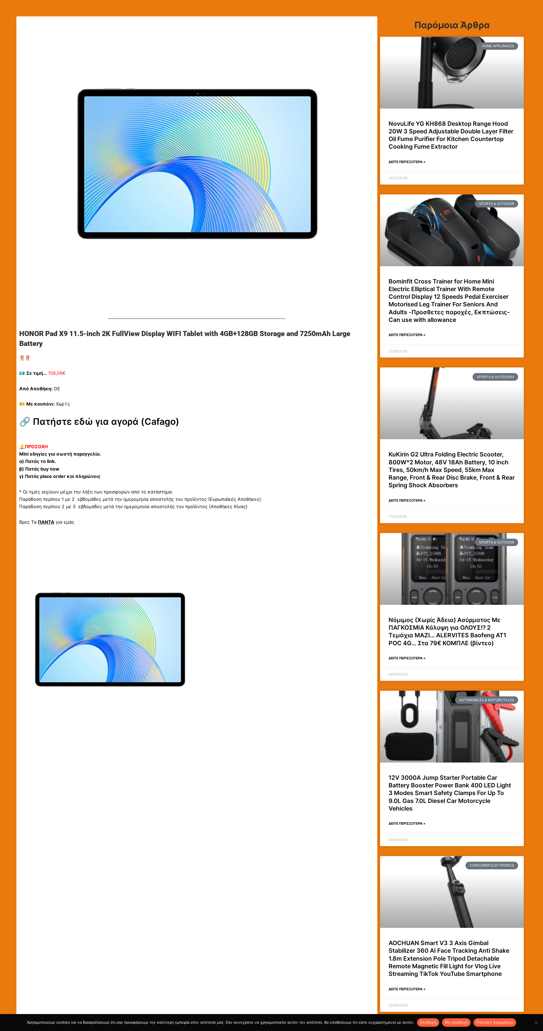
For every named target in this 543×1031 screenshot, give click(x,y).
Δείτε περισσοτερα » (407, 162)
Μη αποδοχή (456, 1022)
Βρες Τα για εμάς (46, 522)
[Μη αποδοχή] (536, 1022)
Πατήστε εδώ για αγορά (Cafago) (106, 421)
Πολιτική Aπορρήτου (494, 1022)
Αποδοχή (428, 1022)
